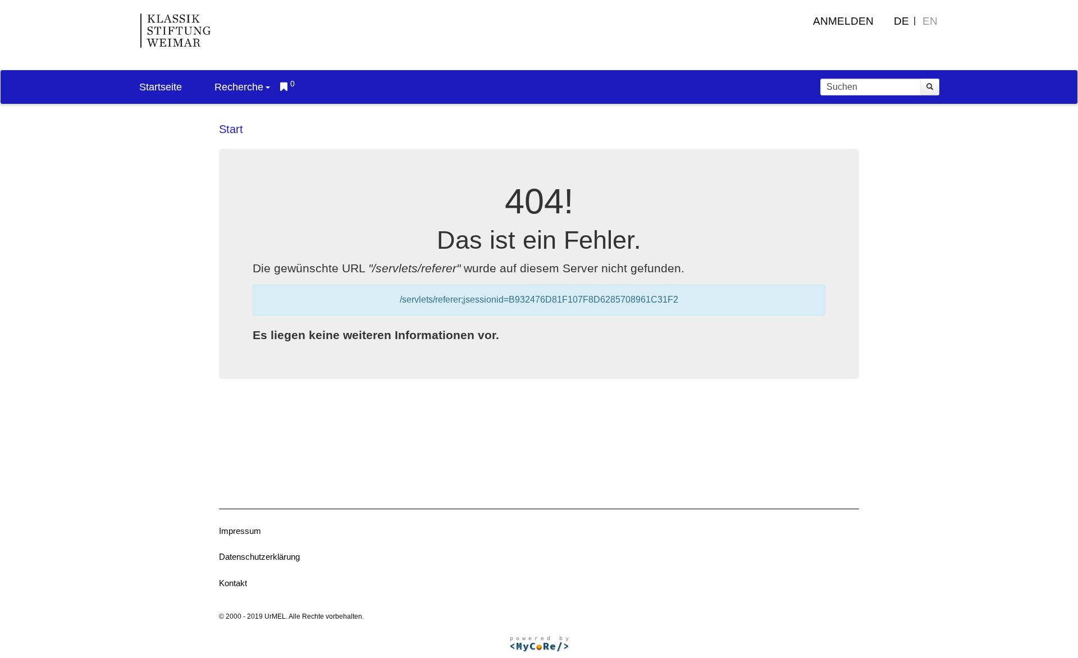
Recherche (238, 87)
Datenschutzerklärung (259, 556)
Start (231, 129)
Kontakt (233, 583)
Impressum (240, 531)
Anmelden (843, 21)
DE (901, 21)
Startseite (160, 87)
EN (930, 21)
